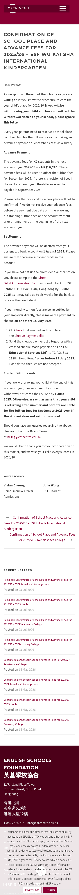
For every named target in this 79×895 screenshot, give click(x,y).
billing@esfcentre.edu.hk (24, 437)
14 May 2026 (27, 669)
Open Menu (18, 8)
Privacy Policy (32, 889)
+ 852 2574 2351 (15, 823)
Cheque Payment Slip (29, 335)
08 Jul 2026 (26, 589)
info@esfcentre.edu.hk (42, 823)
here (19, 330)
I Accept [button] (50, 889)
